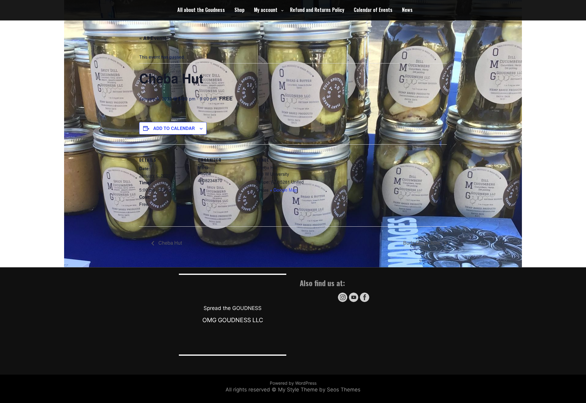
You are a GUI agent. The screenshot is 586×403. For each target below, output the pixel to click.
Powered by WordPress (293, 383)
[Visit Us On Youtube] (353, 301)
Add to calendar (174, 128)
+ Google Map (283, 190)
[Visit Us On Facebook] (364, 301)
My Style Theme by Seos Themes (319, 390)
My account (265, 9)
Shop (239, 9)
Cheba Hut (169, 242)
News (407, 9)
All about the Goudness (201, 9)
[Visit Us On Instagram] (342, 301)
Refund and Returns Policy (317, 9)
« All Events (153, 37)
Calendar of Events (373, 9)
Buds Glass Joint (422, 242)
